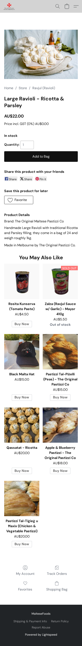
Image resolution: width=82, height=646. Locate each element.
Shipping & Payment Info (30, 621)
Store (23, 88)
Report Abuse (41, 627)
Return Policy (60, 621)
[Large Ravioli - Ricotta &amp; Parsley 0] (41, 54)
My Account (25, 573)
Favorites (25, 589)
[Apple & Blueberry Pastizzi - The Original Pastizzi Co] (60, 425)
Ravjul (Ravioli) (43, 88)
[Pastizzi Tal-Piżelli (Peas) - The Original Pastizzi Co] (60, 351)
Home (8, 88)
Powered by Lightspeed (41, 634)
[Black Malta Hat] (21, 351)
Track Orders (57, 573)
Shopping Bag (56, 589)
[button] (9, 6)
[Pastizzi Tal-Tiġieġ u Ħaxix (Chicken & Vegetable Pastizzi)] (21, 498)
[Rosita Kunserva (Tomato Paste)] (21, 281)
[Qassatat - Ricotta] (21, 425)
